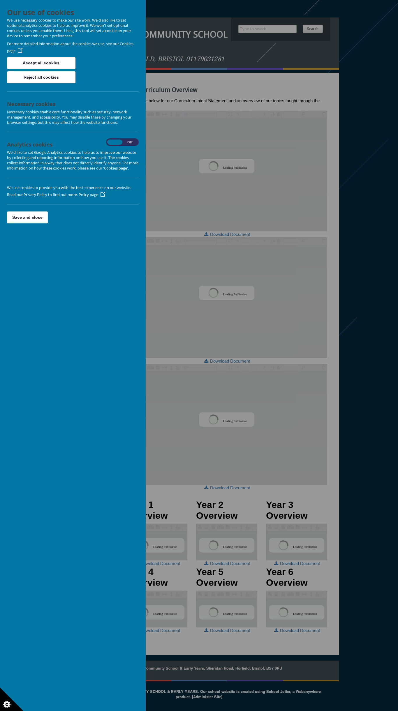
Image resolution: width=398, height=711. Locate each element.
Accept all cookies (41, 63)
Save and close (27, 217)
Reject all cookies (41, 77)
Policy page (88, 194)
